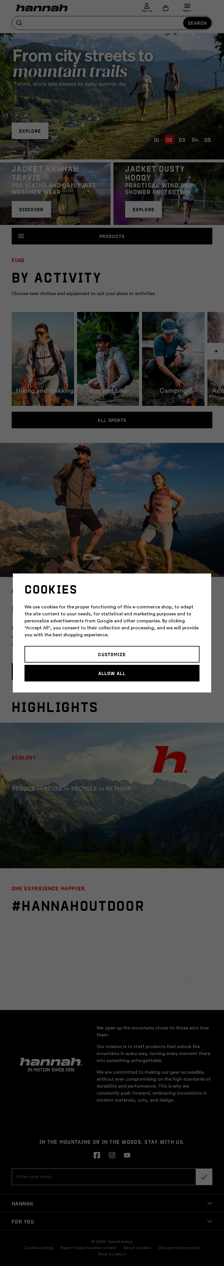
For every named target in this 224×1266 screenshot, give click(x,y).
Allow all (112, 673)
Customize (112, 654)
